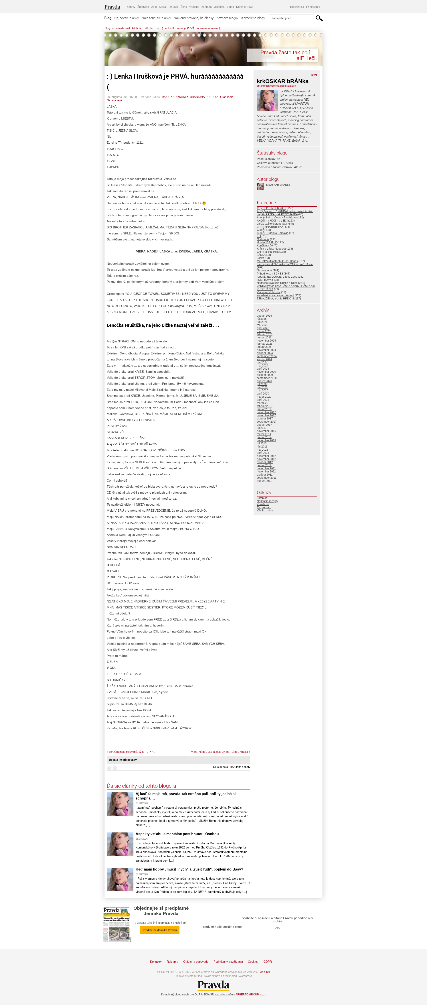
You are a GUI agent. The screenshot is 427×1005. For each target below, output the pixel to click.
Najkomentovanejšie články (194, 18)
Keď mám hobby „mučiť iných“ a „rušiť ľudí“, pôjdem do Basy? (189, 869)
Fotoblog (262, 498)
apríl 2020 (263, 393)
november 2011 (266, 471)
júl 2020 (262, 384)
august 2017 (264, 424)
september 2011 (266, 477)
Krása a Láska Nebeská (271, 248)
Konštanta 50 (265, 245)
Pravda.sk (263, 504)
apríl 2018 (263, 399)
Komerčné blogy (253, 18)
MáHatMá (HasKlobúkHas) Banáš (277, 261)
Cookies (253, 961)
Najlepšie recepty (267, 501)
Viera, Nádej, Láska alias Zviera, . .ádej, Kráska (219, 751)
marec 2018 (264, 403)
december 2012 (266, 456)
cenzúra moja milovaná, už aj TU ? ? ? (132, 751)
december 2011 (266, 468)
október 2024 (265, 353)
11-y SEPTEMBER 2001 (271, 208)
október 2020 (265, 374)
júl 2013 (262, 443)
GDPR (268, 961)
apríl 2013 (263, 452)
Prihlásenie (313, 6)
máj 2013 (262, 449)
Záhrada (206, 6)
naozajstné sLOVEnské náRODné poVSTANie (285, 264)
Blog (107, 17)
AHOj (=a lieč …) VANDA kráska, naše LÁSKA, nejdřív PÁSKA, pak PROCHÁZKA (285, 213)
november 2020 (266, 371)
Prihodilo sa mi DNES (270, 273)
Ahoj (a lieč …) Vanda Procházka (277, 217)
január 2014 (264, 437)
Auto (154, 6)
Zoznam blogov (227, 18)
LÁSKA (261, 254)
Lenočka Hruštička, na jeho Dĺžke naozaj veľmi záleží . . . (163, 325)
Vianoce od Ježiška (268, 292)
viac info (265, 972)
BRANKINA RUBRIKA (204, 97)
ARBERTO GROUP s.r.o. (250, 994)
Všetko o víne (265, 510)
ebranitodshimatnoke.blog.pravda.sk (276, 85)
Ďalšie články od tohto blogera (141, 785)
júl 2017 (262, 427)
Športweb (143, 6)
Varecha (194, 6)
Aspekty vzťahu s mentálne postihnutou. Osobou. (178, 834)
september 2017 (267, 421)
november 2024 (266, 350)
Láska (260, 258)
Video (230, 6)
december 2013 (266, 440)
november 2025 (266, 340)
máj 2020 (262, 390)
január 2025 (264, 346)
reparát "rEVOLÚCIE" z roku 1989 (277, 276)
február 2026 (264, 334)
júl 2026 (262, 318)
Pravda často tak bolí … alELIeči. (135, 28)
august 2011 (264, 480)
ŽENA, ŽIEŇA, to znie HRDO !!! (275, 298)
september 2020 (267, 378)
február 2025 (264, 343)
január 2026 (264, 337)
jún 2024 (262, 362)
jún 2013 (262, 446)
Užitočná (219, 6)
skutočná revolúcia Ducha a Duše (277, 283)
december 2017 (266, 412)
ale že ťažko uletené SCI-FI (273, 223)
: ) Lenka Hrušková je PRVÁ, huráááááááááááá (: (191, 28)
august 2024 (264, 359)
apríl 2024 (263, 368)
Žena (184, 6)
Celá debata (220, 767)
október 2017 (265, 418)
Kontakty (156, 961)
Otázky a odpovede (195, 961)
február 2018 (264, 406)
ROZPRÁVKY (265, 279)
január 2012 (264, 465)
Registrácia (297, 6)
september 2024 (267, 356)
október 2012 (265, 462)
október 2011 (265, 474)
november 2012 (266, 459)
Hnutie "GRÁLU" (267, 242)
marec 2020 (264, 396)
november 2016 (266, 431)
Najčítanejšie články (156, 18)
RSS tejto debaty (240, 767)
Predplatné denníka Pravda (160, 930)
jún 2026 (262, 321)
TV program (264, 507)
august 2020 (264, 381)
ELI (259, 236)
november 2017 (266, 415)
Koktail (163, 6)
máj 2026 (262, 325)
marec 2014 (264, 434)
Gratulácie (226, 97)
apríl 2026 (263, 328)
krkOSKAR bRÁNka (175, 97)
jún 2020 (262, 387)
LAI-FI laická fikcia (268, 251)
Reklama (172, 961)
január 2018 (264, 409)
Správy (131, 6)
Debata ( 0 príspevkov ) (123, 759)
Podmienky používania (228, 961)
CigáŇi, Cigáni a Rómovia (272, 233)
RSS (314, 75)
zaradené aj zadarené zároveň (275, 295)
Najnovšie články (126, 18)
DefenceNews (244, 6)
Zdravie (174, 6)
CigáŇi (261, 230)
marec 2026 (264, 331)
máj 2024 (262, 365)
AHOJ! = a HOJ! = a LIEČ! (272, 220)
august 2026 (264, 315)
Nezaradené (114, 100)
